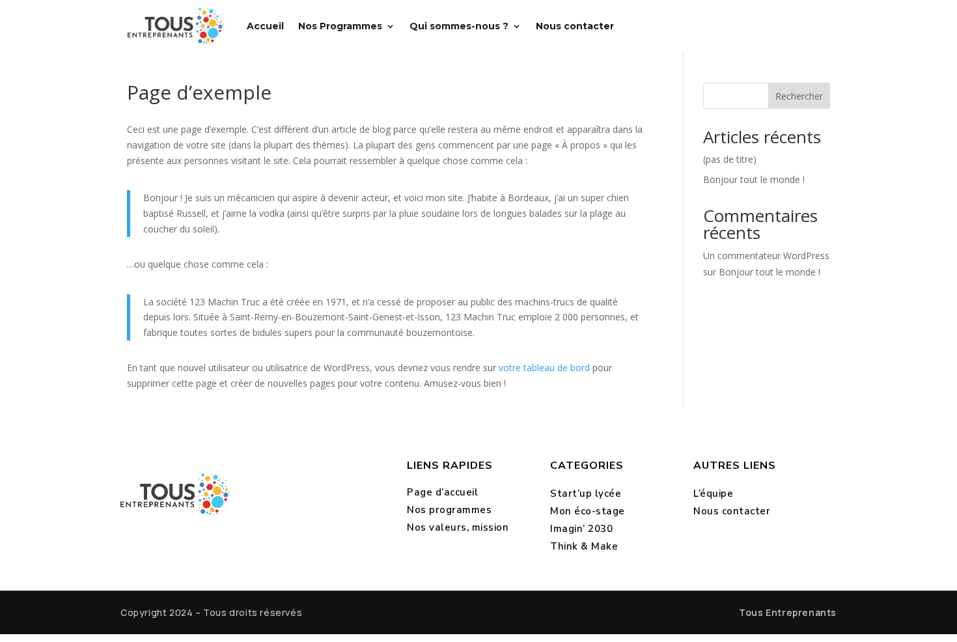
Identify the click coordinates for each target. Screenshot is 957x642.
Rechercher (799, 96)
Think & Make (584, 546)
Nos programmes (449, 509)
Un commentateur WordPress (766, 255)
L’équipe (713, 493)
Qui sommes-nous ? (458, 26)
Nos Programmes (340, 26)
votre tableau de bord (544, 367)
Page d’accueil (442, 492)
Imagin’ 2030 (581, 528)
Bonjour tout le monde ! (754, 179)
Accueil (265, 26)
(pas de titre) (729, 159)
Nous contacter (575, 26)
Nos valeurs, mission (457, 527)
